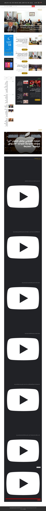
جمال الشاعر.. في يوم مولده (11, 30)
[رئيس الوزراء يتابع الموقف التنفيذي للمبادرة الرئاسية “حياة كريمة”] (10, 110)
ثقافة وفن (23, 2)
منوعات (10, 2)
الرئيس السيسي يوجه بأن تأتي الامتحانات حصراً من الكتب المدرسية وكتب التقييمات (11, 18)
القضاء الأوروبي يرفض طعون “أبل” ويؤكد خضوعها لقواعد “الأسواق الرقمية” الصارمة (23, 143)
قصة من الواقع (6, 2)
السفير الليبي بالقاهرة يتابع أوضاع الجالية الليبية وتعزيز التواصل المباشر (6, 122)
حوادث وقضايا (16, 2)
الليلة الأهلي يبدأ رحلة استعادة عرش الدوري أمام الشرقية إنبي (35, 90)
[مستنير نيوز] (40, 2)
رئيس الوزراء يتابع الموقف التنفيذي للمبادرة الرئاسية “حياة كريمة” (22, 66)
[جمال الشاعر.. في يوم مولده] (10, 27)
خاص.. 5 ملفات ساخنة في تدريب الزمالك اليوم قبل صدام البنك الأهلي (20, 83)
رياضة (26, 2)
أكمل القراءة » (24, 49)
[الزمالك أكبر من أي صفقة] (25, 101)
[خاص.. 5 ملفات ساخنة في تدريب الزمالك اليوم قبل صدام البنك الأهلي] (25, 82)
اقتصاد (28, 2)
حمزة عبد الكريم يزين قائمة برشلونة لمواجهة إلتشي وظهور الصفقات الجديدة (20, 96)
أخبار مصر (35, 2)
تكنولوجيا (20, 2)
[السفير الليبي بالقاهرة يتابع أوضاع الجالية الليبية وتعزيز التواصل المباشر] (10, 120)
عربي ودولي (31, 2)
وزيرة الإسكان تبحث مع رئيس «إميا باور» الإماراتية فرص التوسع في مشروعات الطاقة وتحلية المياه (30, 27)
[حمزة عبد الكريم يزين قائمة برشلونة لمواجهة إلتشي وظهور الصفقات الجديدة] (25, 94)
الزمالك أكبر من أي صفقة (20, 102)
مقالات (13, 2)
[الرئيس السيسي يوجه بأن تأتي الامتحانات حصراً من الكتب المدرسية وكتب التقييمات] (10, 95)
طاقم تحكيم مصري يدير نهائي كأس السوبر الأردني (20, 89)
